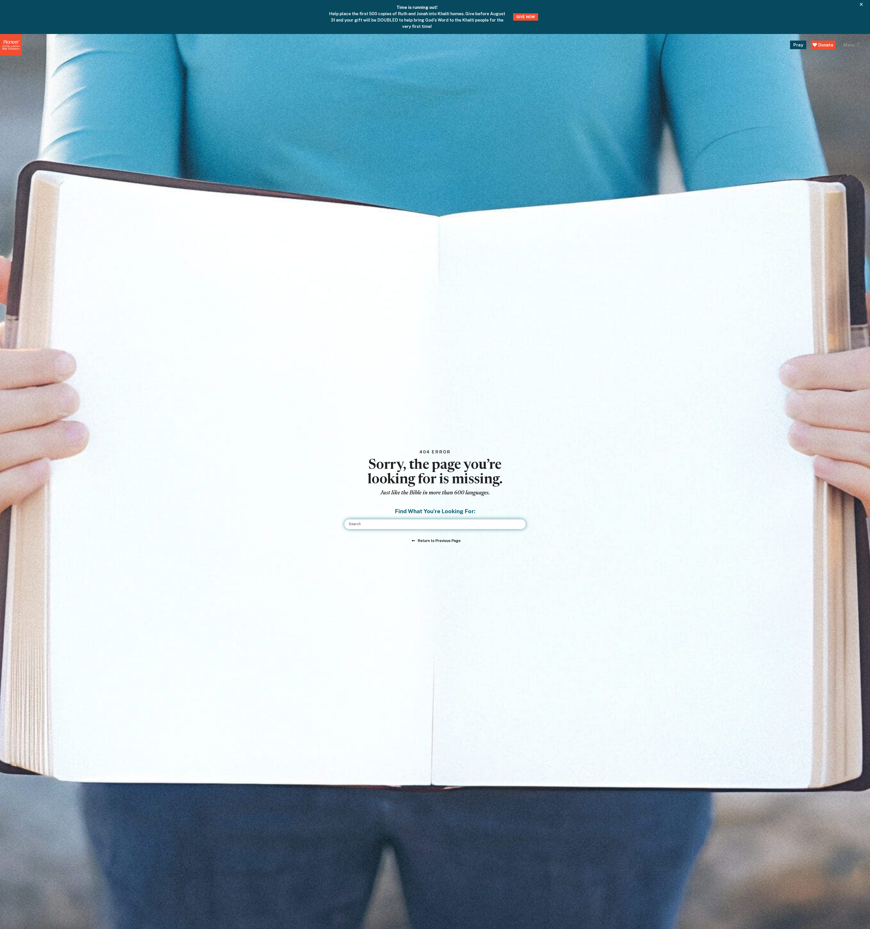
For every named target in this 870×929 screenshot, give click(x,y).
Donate (825, 44)
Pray (798, 44)
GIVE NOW (525, 17)
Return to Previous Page (439, 541)
